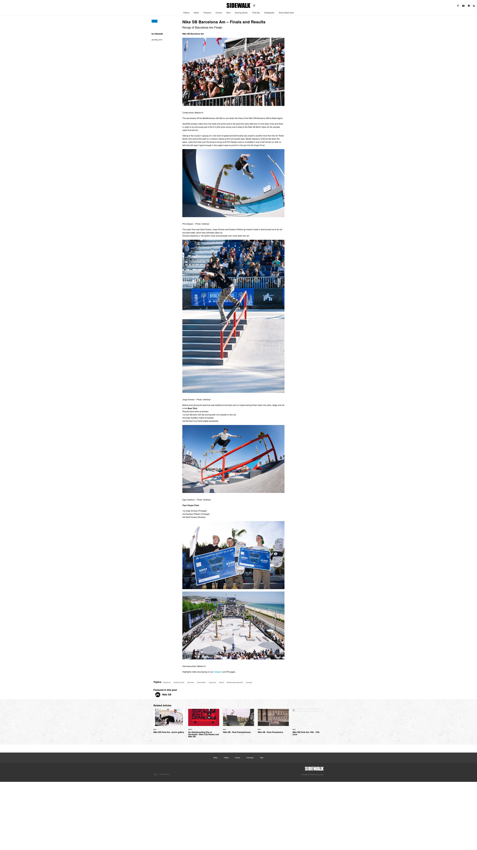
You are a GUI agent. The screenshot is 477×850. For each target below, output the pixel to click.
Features (207, 12)
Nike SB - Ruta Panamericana (238, 722)
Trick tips (256, 12)
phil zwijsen (249, 682)
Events (219, 12)
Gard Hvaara (190, 682)
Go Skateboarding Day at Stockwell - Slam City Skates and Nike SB (203, 725)
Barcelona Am (167, 682)
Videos (186, 12)
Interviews (250, 757)
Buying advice (241, 12)
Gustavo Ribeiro (201, 682)
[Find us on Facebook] (458, 6)
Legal (155, 774)
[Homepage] (314, 768)
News (196, 12)
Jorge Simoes (212, 682)
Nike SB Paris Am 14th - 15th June (308, 724)
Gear (228, 12)
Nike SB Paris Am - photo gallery (168, 722)
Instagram (218, 671)
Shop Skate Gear (286, 12)
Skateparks (269, 12)
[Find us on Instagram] (469, 6)
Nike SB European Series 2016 (235, 682)
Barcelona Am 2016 (179, 682)
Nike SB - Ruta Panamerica (273, 722)
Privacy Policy (165, 774)
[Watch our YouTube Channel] (463, 6)
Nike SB (221, 682)
